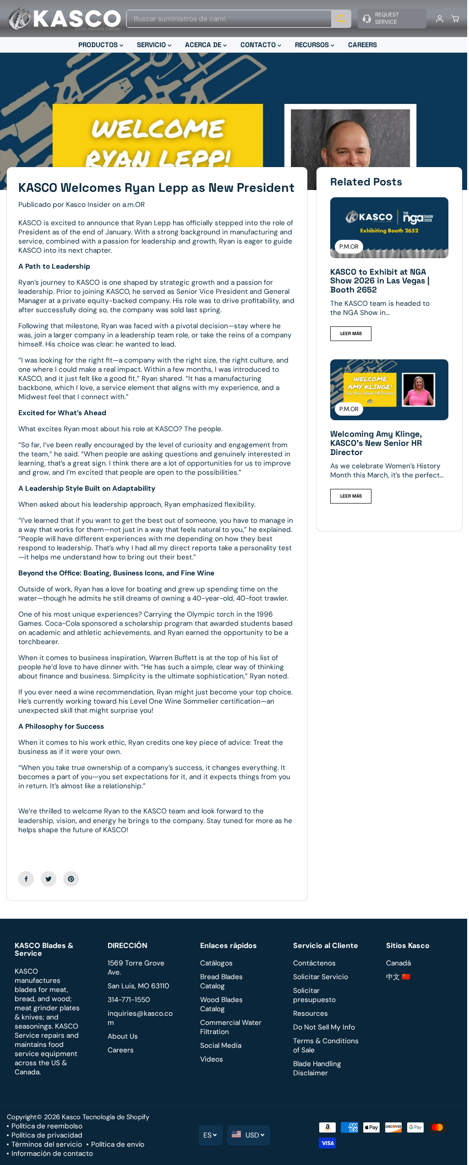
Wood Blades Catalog (219, 1018)
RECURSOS (310, 44)
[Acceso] (435, 19)
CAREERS (360, 44)
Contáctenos (311, 976)
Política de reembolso (46, 1139)
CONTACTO (256, 44)
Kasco (71, 1130)
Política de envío (117, 1158)
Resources (307, 1027)
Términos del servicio (46, 1158)
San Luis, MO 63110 (138, 999)
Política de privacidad (46, 1149)
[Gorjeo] (48, 892)
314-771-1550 (128, 1013)
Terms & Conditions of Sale (323, 1059)
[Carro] (451, 19)
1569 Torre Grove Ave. (135, 981)
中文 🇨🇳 (394, 990)
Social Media (219, 1059)
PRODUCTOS (96, 44)
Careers (120, 1063)
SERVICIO (150, 44)
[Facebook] (26, 892)
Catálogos (214, 976)
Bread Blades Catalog (219, 995)
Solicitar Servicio (317, 990)
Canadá (394, 976)
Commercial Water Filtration (229, 1041)
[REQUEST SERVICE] (387, 18)
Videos (209, 1073)
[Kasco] (64, 19)
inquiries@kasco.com (139, 1032)
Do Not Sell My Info (321, 1041)
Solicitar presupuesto (311, 1009)
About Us (122, 1050)
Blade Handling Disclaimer (314, 1082)
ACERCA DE (202, 44)
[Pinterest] (71, 892)
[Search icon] (337, 19)
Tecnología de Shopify (115, 1130)
